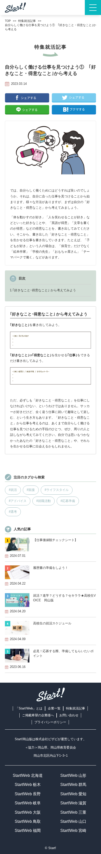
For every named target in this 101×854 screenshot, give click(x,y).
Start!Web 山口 (73, 821)
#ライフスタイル (57, 490)
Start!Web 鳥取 (28, 821)
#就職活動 (43, 501)
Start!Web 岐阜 (28, 803)
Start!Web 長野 (28, 794)
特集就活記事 (75, 708)
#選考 (13, 512)
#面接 (31, 490)
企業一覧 (54, 708)
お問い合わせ (68, 715)
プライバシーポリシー (50, 722)
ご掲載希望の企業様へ (38, 715)
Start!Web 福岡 (28, 830)
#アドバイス (17, 501)
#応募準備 (68, 501)
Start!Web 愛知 (73, 794)
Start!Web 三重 (73, 812)
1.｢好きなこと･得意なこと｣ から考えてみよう (43, 290)
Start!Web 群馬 (73, 784)
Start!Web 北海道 (28, 775)
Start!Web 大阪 (28, 812)
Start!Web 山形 (73, 775)
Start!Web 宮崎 (73, 830)
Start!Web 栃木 (28, 784)
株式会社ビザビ (46, 739)
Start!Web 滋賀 (73, 803)
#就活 (13, 490)
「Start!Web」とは (28, 708)
